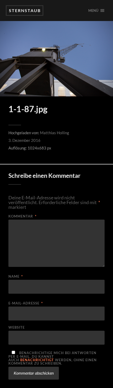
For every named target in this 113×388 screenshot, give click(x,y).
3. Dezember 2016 (24, 140)
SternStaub (25, 10)
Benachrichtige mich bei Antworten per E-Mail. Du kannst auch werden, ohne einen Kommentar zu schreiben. (52, 358)
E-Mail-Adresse (25, 303)
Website (16, 327)
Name (15, 276)
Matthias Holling (54, 132)
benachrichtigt (37, 360)
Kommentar (22, 216)
